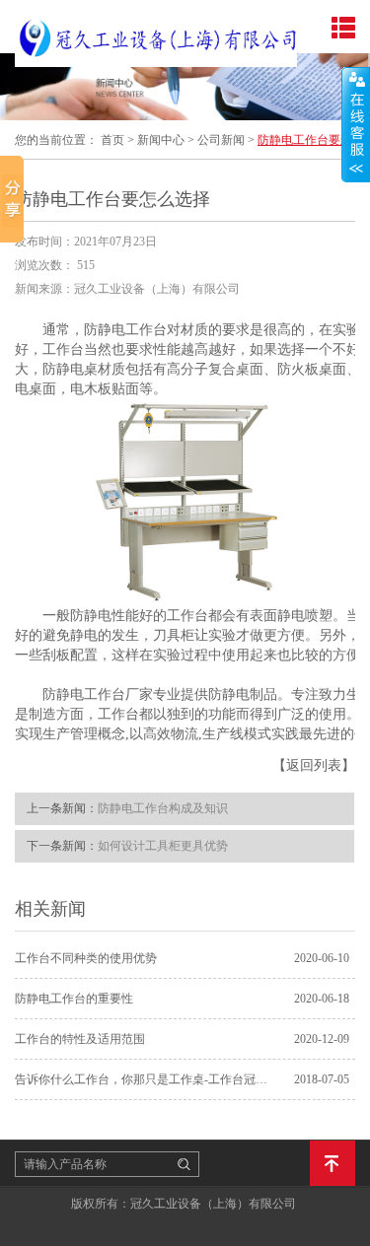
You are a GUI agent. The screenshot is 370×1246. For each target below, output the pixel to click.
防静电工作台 (125, 329)
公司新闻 (221, 140)
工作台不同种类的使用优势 (86, 958)
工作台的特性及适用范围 (80, 1039)
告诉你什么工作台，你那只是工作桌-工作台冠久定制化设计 (145, 1079)
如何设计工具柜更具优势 (163, 846)
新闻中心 (161, 140)
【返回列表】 (313, 765)
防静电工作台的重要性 (74, 998)
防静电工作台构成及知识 (163, 808)
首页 (112, 140)
